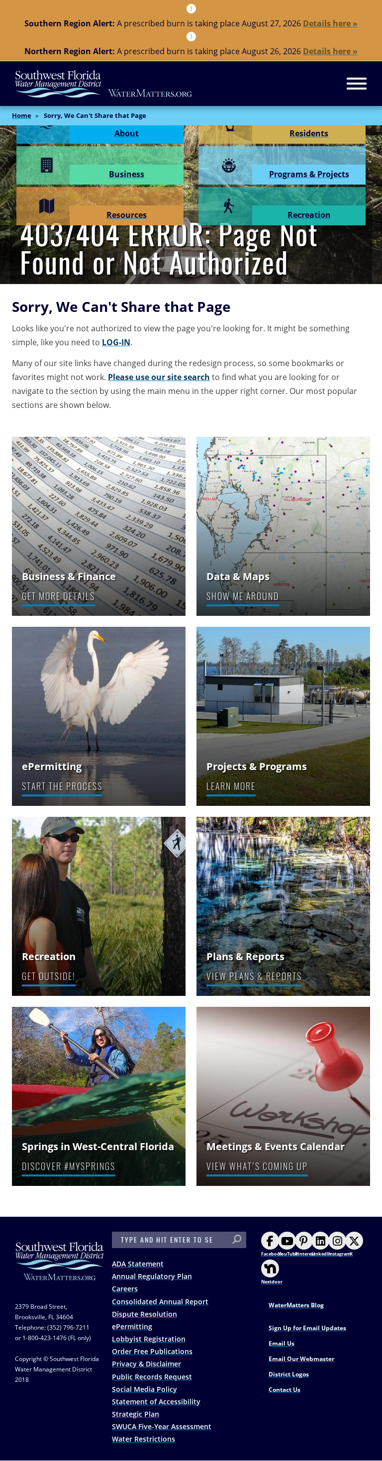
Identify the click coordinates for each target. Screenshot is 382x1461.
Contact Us (284, 1389)
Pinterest (305, 1254)
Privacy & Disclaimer (146, 1363)
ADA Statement (138, 1263)
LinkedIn (321, 1254)
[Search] (236, 1240)
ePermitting (132, 1326)
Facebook (272, 1254)
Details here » (330, 23)
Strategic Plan (135, 1414)
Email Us (281, 1343)
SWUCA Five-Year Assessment (161, 1426)
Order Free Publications (152, 1351)
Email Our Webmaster (301, 1359)
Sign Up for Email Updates (307, 1328)
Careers (125, 1288)
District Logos (289, 1374)
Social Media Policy (144, 1389)
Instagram (339, 1254)
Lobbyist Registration (149, 1339)
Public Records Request (152, 1376)
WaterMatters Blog (296, 1305)
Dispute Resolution (144, 1314)
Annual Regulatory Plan (152, 1276)
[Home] (104, 83)
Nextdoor (272, 1281)
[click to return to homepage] (59, 1270)
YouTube (288, 1254)
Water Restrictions (143, 1439)
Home (21, 115)
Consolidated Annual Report (160, 1301)
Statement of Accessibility (156, 1401)
